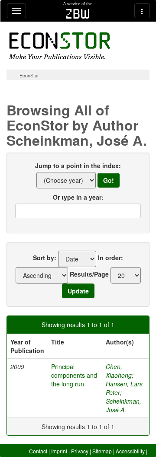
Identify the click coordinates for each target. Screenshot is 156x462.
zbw (77, 14)
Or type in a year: (78, 197)
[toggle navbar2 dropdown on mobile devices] (142, 10)
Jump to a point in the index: (78, 165)
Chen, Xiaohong (119, 370)
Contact (38, 451)
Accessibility (130, 451)
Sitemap (102, 451)
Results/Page (89, 274)
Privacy (79, 451)
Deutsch (137, 458)
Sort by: (44, 257)
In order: (110, 257)
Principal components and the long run (74, 375)
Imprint (59, 451)
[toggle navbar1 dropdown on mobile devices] (16, 10)
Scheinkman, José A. (123, 405)
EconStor (29, 75)
